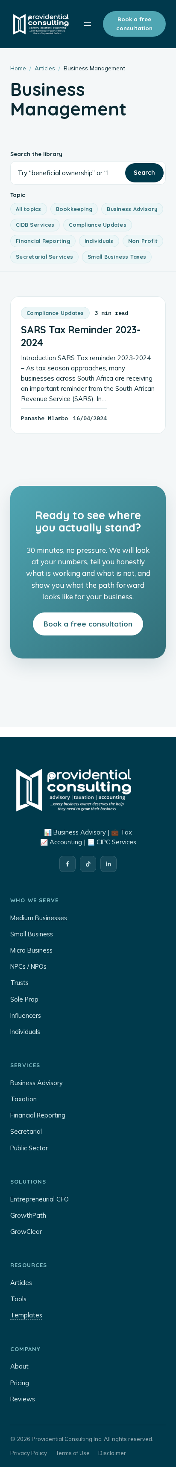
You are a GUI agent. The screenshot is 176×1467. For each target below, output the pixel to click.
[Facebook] (67, 864)
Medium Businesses (38, 918)
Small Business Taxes (117, 256)
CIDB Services (35, 224)
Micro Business (31, 950)
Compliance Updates (97, 224)
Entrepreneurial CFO (39, 1199)
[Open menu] (87, 24)
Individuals (99, 240)
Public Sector (29, 1148)
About (19, 1366)
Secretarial (26, 1131)
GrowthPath (28, 1215)
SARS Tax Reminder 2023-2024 (81, 336)
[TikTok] (88, 864)
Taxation (23, 1099)
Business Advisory (132, 208)
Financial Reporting (43, 240)
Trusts (19, 983)
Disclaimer (112, 1453)
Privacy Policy (28, 1453)
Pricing (19, 1383)
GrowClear (26, 1231)
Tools (18, 1299)
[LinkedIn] (108, 864)
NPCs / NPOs (28, 966)
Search (144, 172)
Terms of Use (73, 1453)
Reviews (22, 1399)
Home (18, 68)
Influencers (25, 1015)
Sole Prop (24, 999)
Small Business (31, 934)
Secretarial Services (44, 256)
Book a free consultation (134, 24)
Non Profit (143, 240)
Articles (45, 68)
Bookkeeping (74, 208)
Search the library (36, 153)
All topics (28, 208)
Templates (26, 1315)
